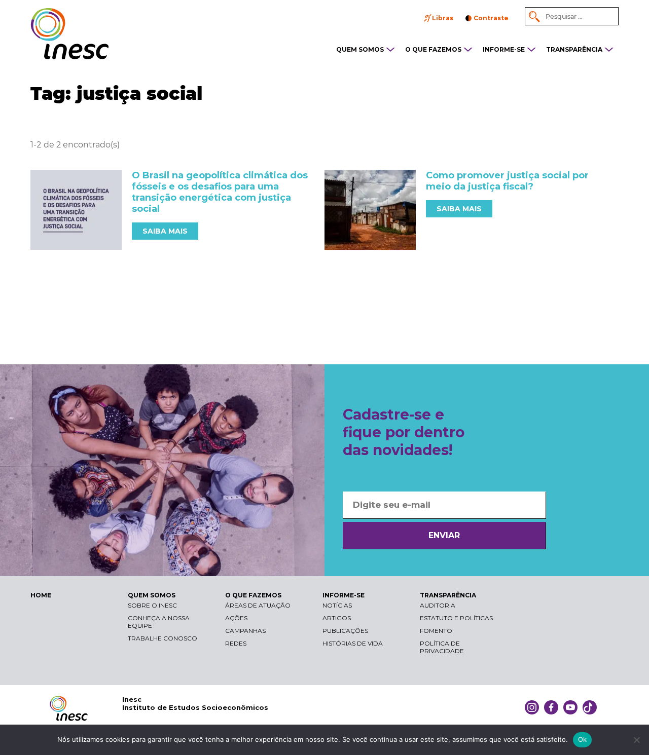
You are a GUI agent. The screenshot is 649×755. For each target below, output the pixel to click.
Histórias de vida (352, 643)
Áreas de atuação (258, 605)
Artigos (336, 618)
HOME (40, 595)
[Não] (636, 740)
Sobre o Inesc (152, 605)
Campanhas (245, 630)
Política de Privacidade (442, 647)
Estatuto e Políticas (456, 618)
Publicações (345, 630)
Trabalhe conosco (162, 638)
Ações (236, 618)
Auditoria (437, 605)
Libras (442, 18)
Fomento (436, 630)
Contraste (491, 18)
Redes (235, 643)
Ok (582, 739)
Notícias (337, 605)
